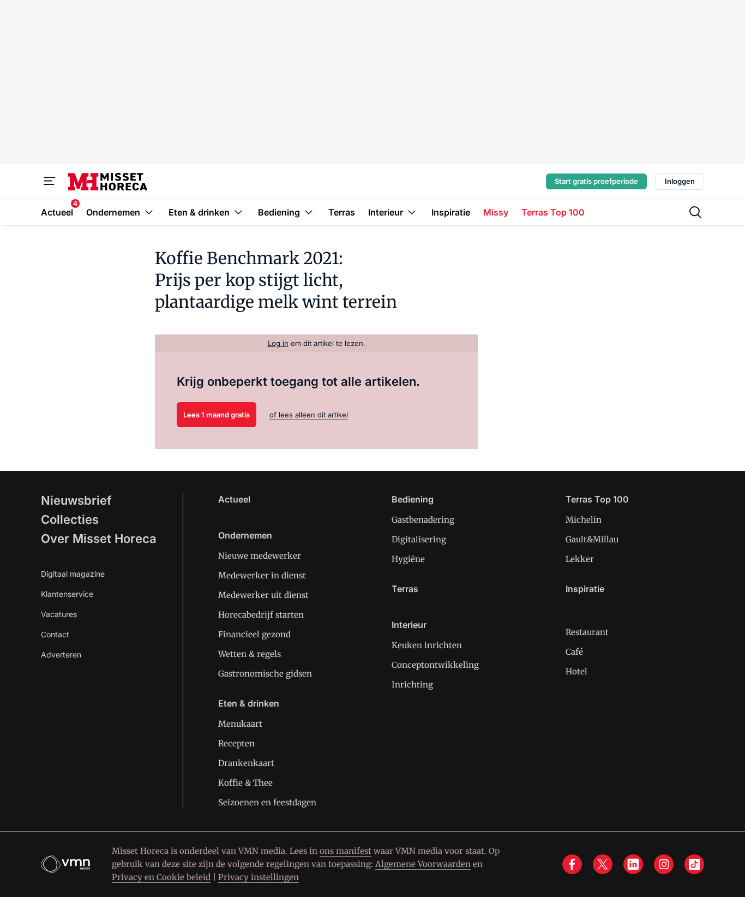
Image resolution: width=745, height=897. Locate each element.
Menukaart (240, 724)
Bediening (413, 499)
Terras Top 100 (597, 499)
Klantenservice (67, 594)
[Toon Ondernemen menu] (148, 212)
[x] (602, 864)
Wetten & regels (249, 654)
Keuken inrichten (427, 645)
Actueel (234, 499)
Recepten (236, 743)
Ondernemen (245, 535)
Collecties (70, 519)
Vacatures (59, 614)
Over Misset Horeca (99, 538)
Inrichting (412, 684)
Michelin (584, 520)
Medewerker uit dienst (263, 595)
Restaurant (587, 632)
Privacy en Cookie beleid (161, 877)
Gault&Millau (592, 539)
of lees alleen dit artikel (308, 414)
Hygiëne (408, 559)
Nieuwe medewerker (259, 556)
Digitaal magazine (73, 573)
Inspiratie (585, 588)
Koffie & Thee (245, 783)
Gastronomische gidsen (265, 673)
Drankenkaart (246, 763)
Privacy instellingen (258, 877)
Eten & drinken (248, 703)
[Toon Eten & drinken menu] (238, 212)
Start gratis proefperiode (596, 181)
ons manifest (345, 851)
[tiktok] (694, 864)
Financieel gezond (254, 634)
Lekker (580, 559)
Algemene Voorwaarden (423, 864)
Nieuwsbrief (76, 500)
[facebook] (572, 864)
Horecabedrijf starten (261, 614)
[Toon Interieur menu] (411, 212)
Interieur (409, 624)
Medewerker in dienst (262, 575)
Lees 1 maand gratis (216, 414)
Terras (405, 588)
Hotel (576, 671)
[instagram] (664, 864)
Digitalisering (419, 539)
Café (574, 652)
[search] (695, 212)
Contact (55, 634)
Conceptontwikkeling (435, 665)
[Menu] (49, 181)
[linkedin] (633, 864)
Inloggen (680, 181)
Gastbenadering (423, 520)
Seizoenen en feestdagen (267, 802)
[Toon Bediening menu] (308, 212)
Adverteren (61, 654)
